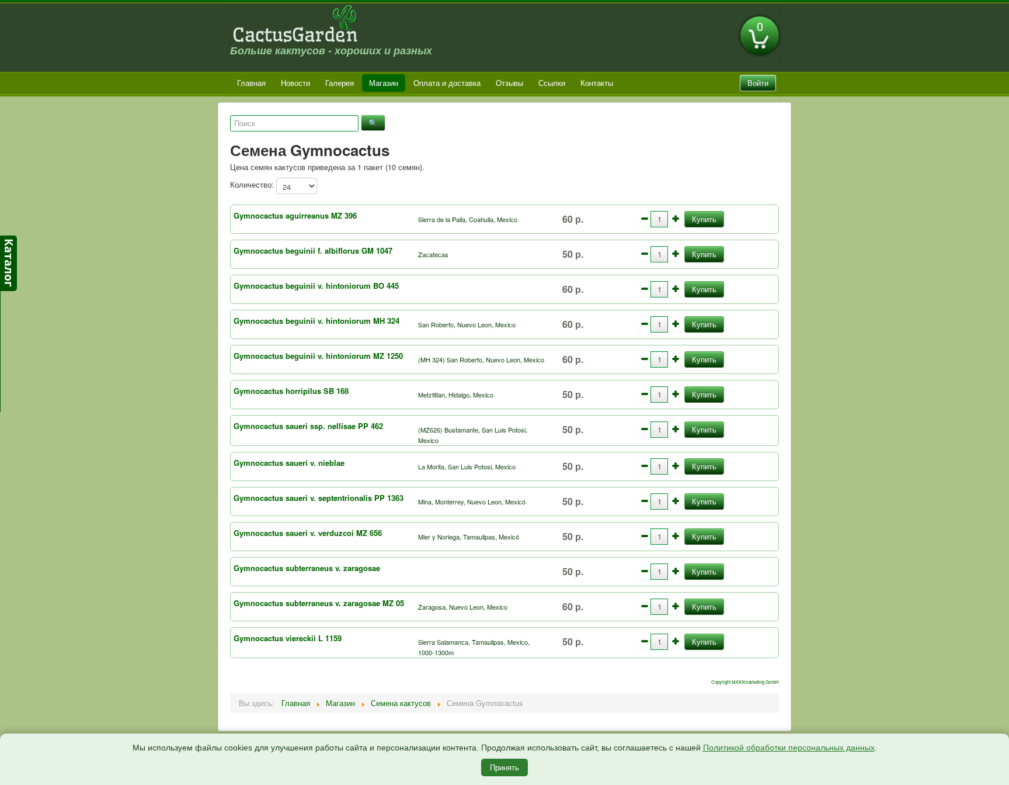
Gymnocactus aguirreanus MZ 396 (295, 215)
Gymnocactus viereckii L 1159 (288, 638)
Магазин (383, 82)
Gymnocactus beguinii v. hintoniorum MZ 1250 (318, 355)
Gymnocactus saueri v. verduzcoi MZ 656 (308, 532)
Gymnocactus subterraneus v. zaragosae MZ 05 (319, 602)
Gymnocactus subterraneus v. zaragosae (307, 567)
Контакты (596, 82)
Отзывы (509, 82)
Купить (704, 218)
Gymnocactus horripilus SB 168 (291, 390)
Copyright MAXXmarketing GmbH (745, 682)
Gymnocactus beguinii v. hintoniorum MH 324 (316, 320)
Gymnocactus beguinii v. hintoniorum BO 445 (316, 285)
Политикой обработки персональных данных (789, 747)
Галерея (339, 82)
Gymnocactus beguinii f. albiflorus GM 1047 (313, 250)
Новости (295, 82)
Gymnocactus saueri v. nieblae (289, 462)
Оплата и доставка (447, 82)
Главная (251, 82)
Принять (504, 767)
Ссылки (551, 82)
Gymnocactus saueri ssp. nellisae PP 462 (308, 425)
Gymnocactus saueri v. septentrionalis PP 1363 (318, 497)
